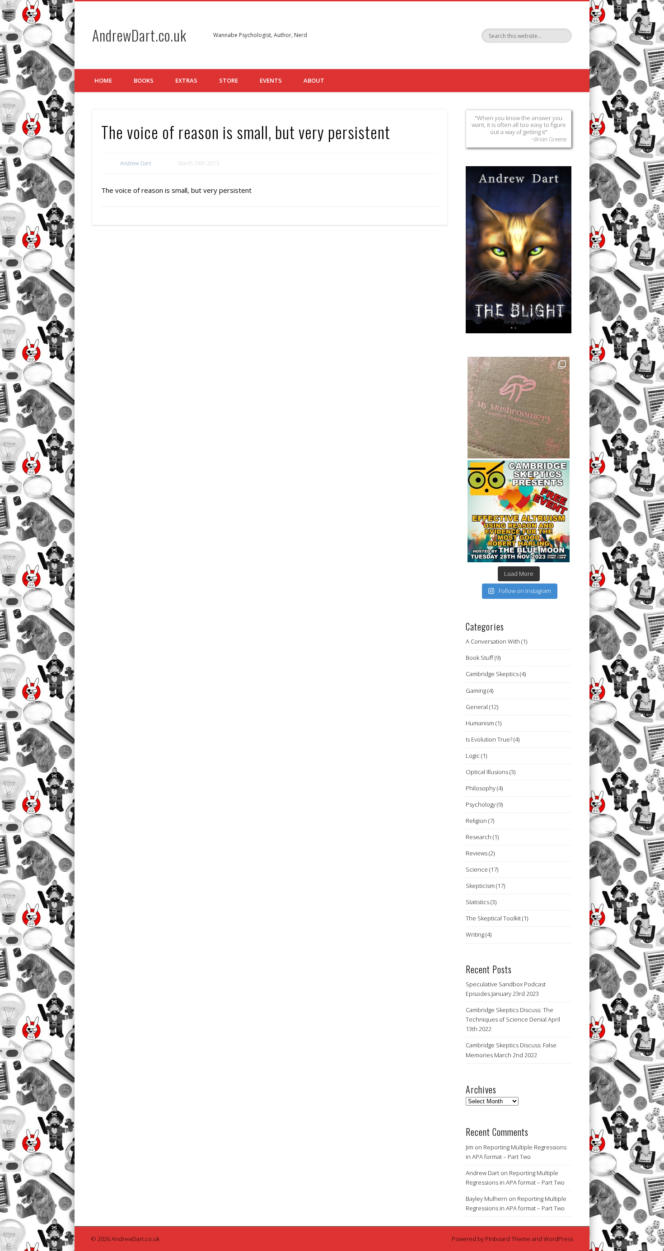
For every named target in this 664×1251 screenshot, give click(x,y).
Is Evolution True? (489, 739)
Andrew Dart (135, 163)
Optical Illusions (487, 772)
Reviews (476, 853)
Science (477, 869)
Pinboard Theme (507, 1239)
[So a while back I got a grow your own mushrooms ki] (519, 408)
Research (478, 837)
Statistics (477, 902)
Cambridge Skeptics (492, 674)
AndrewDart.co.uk (139, 35)
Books (144, 80)
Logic (473, 756)
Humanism (480, 723)
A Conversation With (493, 641)
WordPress (558, 1239)
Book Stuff (479, 658)
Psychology (481, 804)
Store (228, 80)
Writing (475, 934)
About (314, 80)
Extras (186, 80)
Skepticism (480, 886)
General (477, 707)
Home (103, 80)
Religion (476, 821)
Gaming (476, 690)
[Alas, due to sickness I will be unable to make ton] (519, 511)
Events (271, 80)
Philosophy (481, 788)
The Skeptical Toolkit (493, 918)
